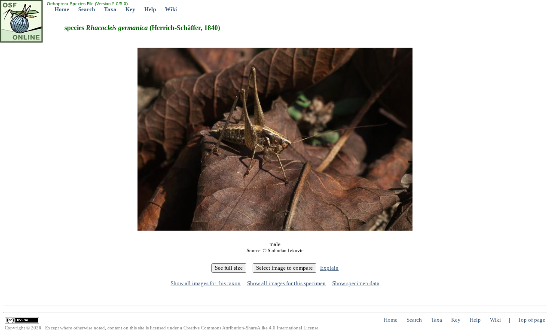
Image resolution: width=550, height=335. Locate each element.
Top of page (531, 320)
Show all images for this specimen (286, 283)
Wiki (171, 9)
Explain (329, 268)
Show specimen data (355, 283)
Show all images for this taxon (206, 283)
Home (62, 9)
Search (86, 9)
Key (130, 9)
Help (150, 9)
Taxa (110, 9)
